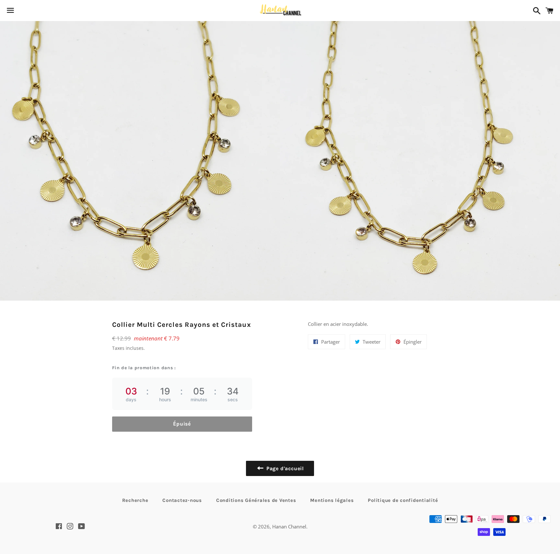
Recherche (135, 500)
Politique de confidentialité (403, 500)
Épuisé (182, 424)
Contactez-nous (182, 500)
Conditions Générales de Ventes (256, 500)
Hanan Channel (289, 526)
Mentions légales (332, 500)
